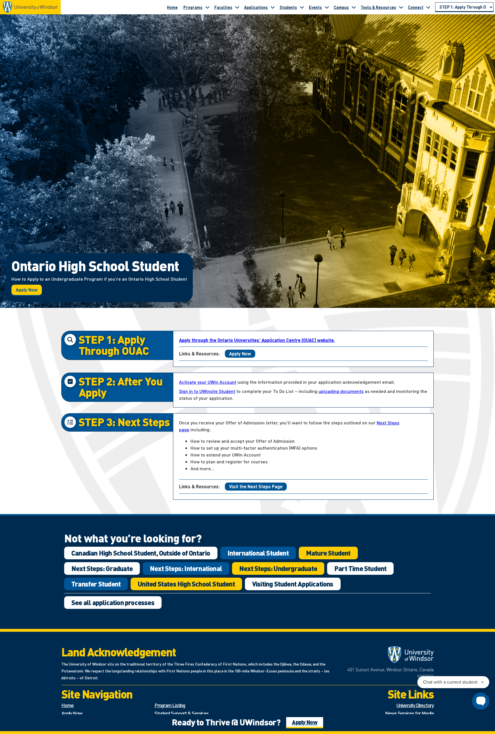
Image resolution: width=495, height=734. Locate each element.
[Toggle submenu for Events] (326, 7)
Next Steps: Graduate (102, 568)
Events (315, 7)
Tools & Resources (378, 7)
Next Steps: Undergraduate (278, 568)
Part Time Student (360, 568)
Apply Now (27, 290)
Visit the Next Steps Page (255, 486)
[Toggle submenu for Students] (302, 7)
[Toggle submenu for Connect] (428, 7)
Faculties (223, 7)
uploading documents (341, 391)
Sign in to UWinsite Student (207, 391)
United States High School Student (186, 583)
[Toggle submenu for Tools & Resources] (401, 7)
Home (172, 7)
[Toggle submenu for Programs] (207, 7)
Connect (415, 7)
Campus (341, 7)
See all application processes (112, 602)
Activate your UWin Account (207, 382)
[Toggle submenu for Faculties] (237, 7)
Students (288, 7)
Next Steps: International (186, 568)
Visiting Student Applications (292, 583)
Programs (193, 7)
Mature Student (328, 552)
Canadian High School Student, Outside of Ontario (140, 552)
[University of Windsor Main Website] (387, 654)
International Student (258, 552)
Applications (256, 7)
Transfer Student (96, 583)
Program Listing (169, 705)
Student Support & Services (181, 713)
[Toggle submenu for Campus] (353, 7)
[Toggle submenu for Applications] (272, 7)
